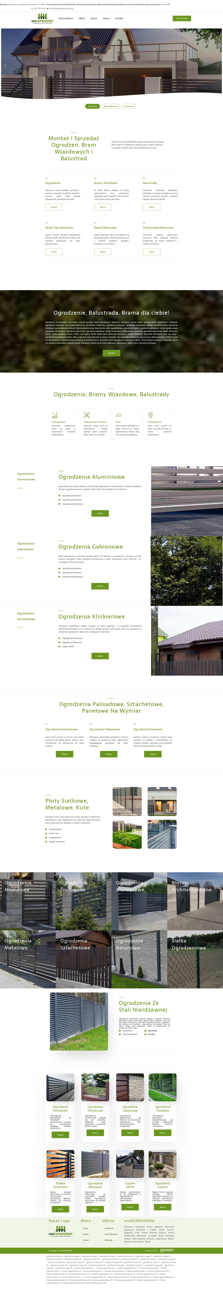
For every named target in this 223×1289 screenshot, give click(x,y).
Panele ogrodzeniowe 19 (118, 1277)
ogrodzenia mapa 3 (90, 1256)
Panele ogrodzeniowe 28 (73, 1283)
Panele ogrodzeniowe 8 (115, 1271)
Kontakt (119, 18)
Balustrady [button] (129, 106)
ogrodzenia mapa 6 (126, 1256)
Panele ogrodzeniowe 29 (95, 1283)
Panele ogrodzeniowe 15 (147, 1274)
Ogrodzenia (109, 1228)
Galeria (106, 18)
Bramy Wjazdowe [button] (111, 106)
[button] (218, 32)
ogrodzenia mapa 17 (75, 1262)
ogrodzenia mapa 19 (113, 1262)
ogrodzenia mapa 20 (132, 1262)
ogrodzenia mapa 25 (96, 1265)
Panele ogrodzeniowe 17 (73, 1277)
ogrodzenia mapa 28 (153, 1265)
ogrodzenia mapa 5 (108, 1256)
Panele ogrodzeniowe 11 (56, 1274)
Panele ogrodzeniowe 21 (163, 1277)
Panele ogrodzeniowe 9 (136, 1271)
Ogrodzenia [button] (92, 106)
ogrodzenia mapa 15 (167, 1259)
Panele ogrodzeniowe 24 (102, 1280)
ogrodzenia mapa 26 (115, 1265)
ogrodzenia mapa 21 (151, 1262)
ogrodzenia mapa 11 (91, 1259)
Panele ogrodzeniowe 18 (95, 1277)
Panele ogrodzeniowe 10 (158, 1271)
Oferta (82, 18)
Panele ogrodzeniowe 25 (124, 1280)
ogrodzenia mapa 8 (162, 1256)
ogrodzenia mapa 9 (54, 1259)
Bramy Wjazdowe (111, 1234)
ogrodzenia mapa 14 (148, 1259)
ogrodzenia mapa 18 (94, 1262)
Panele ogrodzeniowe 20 (141, 1277)
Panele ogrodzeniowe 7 (93, 1271)
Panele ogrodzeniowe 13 (102, 1274)
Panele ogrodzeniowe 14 (124, 1274)
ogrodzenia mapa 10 (72, 1259)
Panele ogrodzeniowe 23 (79, 1280)
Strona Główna (66, 18)
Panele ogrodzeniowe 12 (79, 1274)
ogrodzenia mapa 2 (72, 1256)
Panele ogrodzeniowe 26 (147, 1280)
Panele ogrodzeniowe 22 (56, 1280)
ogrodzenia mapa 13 (129, 1259)
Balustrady (109, 1240)
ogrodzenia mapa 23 (59, 1265)
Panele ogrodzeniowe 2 (106, 1268)
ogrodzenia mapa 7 (144, 1256)
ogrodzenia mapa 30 (64, 1268)
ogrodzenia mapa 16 (56, 1262)
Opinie (94, 18)
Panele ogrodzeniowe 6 (71, 1271)
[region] (111, 68)
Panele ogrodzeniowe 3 (127, 1268)
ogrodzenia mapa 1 (54, 1256)
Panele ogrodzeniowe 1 (84, 1268)
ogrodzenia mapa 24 (77, 1265)
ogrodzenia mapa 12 (110, 1259)
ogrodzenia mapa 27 (134, 1265)
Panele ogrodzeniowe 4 (149, 1268)
